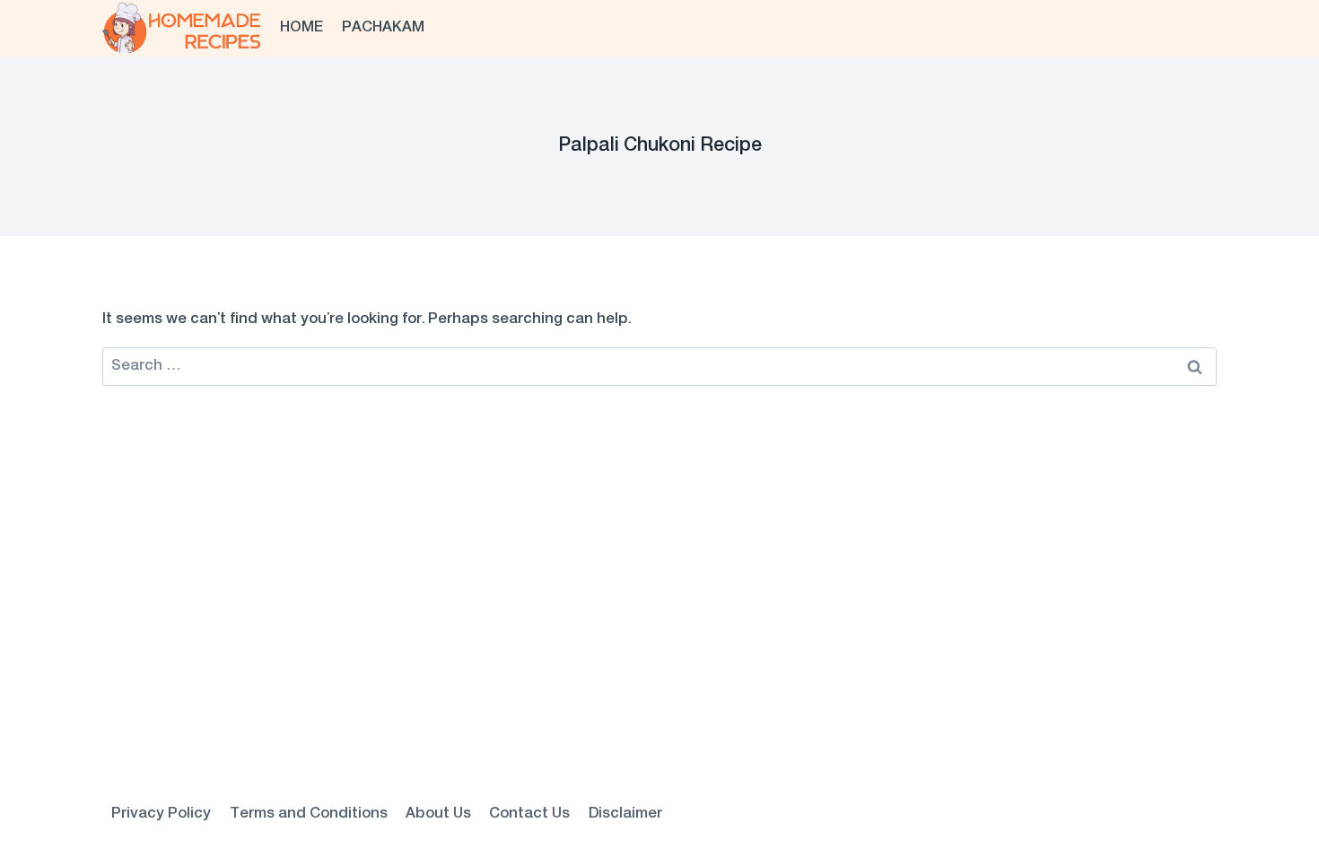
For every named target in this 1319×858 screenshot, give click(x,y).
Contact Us (529, 814)
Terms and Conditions (309, 814)
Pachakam (383, 28)
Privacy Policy (161, 814)
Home (301, 28)
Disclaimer (625, 814)
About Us (438, 814)
